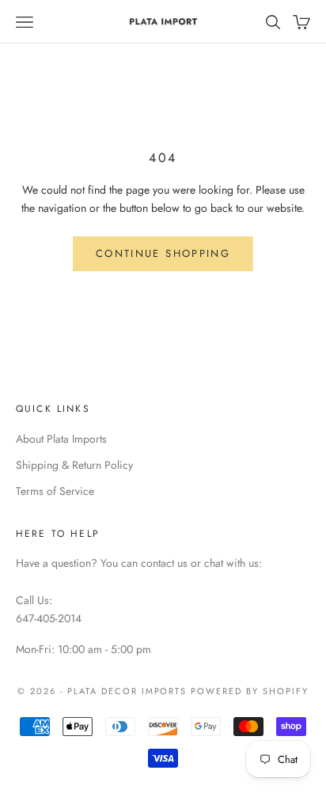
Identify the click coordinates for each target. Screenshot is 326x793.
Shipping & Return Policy (74, 465)
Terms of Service (55, 491)
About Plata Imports (61, 439)
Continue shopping (163, 253)
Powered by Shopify (250, 691)
